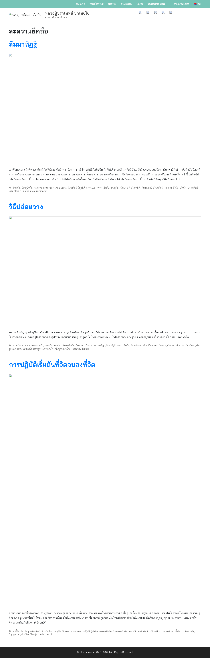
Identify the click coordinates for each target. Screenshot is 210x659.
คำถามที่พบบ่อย (181, 3)
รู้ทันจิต (94, 631)
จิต (22, 631)
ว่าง (130, 631)
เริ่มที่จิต (25, 634)
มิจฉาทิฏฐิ (72, 187)
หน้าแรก (80, 3)
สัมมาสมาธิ (147, 187)
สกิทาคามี (137, 631)
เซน (18, 634)
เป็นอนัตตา (190, 345)
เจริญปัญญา (15, 191)
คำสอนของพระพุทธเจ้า (32, 345)
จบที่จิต (15, 631)
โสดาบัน (49, 634)
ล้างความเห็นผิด (120, 631)
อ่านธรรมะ (126, 3)
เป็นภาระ (180, 345)
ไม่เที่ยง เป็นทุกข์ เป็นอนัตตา (34, 191)
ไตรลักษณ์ (76, 348)
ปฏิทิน (140, 3)
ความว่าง (16, 345)
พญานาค (47, 187)
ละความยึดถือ (103, 187)
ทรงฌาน (38, 187)
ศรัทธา (123, 187)
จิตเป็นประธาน (49, 631)
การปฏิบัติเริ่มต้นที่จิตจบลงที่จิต (52, 364)
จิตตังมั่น (16, 187)
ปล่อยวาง (88, 345)
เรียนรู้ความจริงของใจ (43, 348)
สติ (128, 187)
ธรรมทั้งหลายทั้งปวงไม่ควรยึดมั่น (59, 345)
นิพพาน (79, 345)
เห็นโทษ (66, 348)
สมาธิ (145, 631)
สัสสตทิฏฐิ (158, 187)
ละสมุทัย (114, 187)
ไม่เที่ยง (85, 348)
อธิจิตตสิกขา (155, 631)
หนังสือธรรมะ (96, 3)
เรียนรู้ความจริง (37, 634)
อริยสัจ (183, 187)
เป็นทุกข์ (170, 345)
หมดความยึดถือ (171, 187)
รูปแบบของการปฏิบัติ (80, 631)
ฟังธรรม (112, 3)
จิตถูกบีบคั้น (27, 187)
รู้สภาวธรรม (89, 187)
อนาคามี (166, 631)
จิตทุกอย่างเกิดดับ (33, 631)
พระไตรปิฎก (99, 345)
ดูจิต (59, 631)
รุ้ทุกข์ (80, 187)
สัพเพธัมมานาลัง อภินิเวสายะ (144, 345)
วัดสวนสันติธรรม (156, 3)
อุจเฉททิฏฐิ (193, 187)
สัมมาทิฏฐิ (23, 44)
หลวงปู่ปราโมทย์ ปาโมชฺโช (67, 13)
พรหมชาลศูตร (59, 187)
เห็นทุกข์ (58, 348)
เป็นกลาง (162, 345)
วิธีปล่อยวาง (26, 207)
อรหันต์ (185, 631)
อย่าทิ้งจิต (175, 631)
